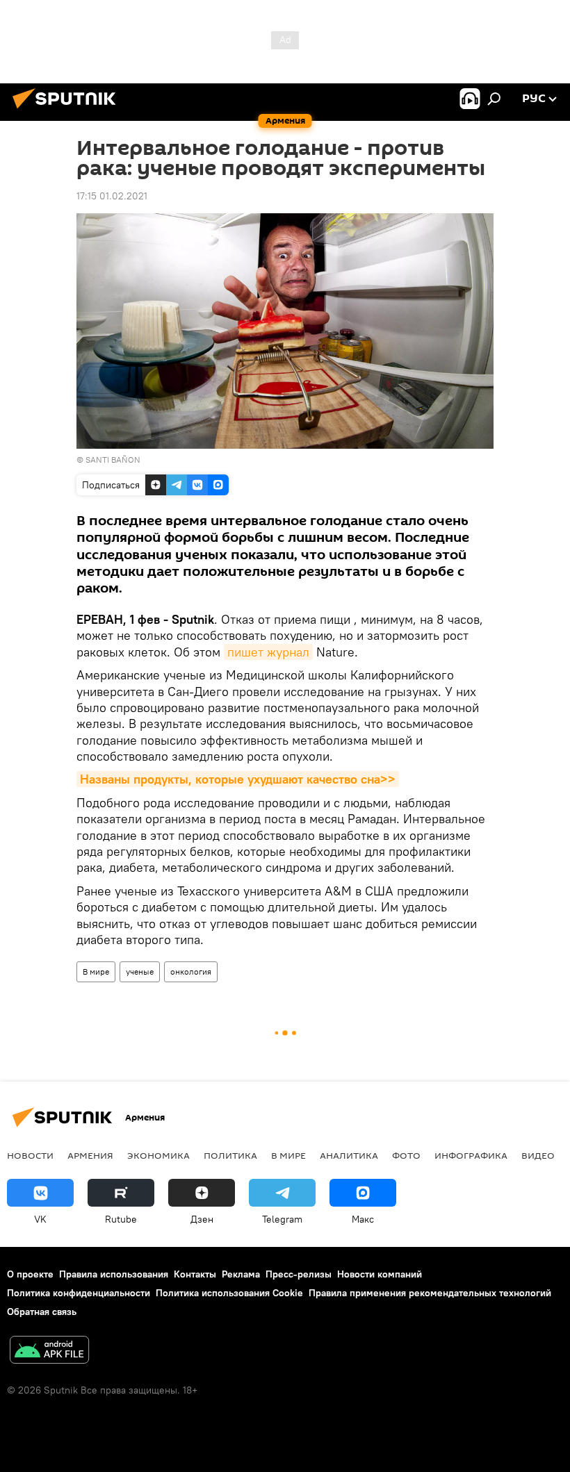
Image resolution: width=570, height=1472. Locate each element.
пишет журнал (268, 652)
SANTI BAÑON (113, 459)
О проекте (30, 1274)
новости (30, 1155)
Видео (538, 1155)
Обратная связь (41, 1311)
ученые (140, 971)
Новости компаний (379, 1274)
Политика (230, 1155)
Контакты (195, 1274)
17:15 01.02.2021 (111, 196)
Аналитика (349, 1155)
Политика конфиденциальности (78, 1293)
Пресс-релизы (299, 1274)
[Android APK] (49, 1351)
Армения (90, 1155)
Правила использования (113, 1274)
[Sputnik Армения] (68, 110)
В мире (96, 971)
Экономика (158, 1155)
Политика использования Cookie (229, 1293)
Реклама (241, 1274)
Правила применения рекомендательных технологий (430, 1293)
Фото (406, 1155)
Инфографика (470, 1155)
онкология (190, 971)
